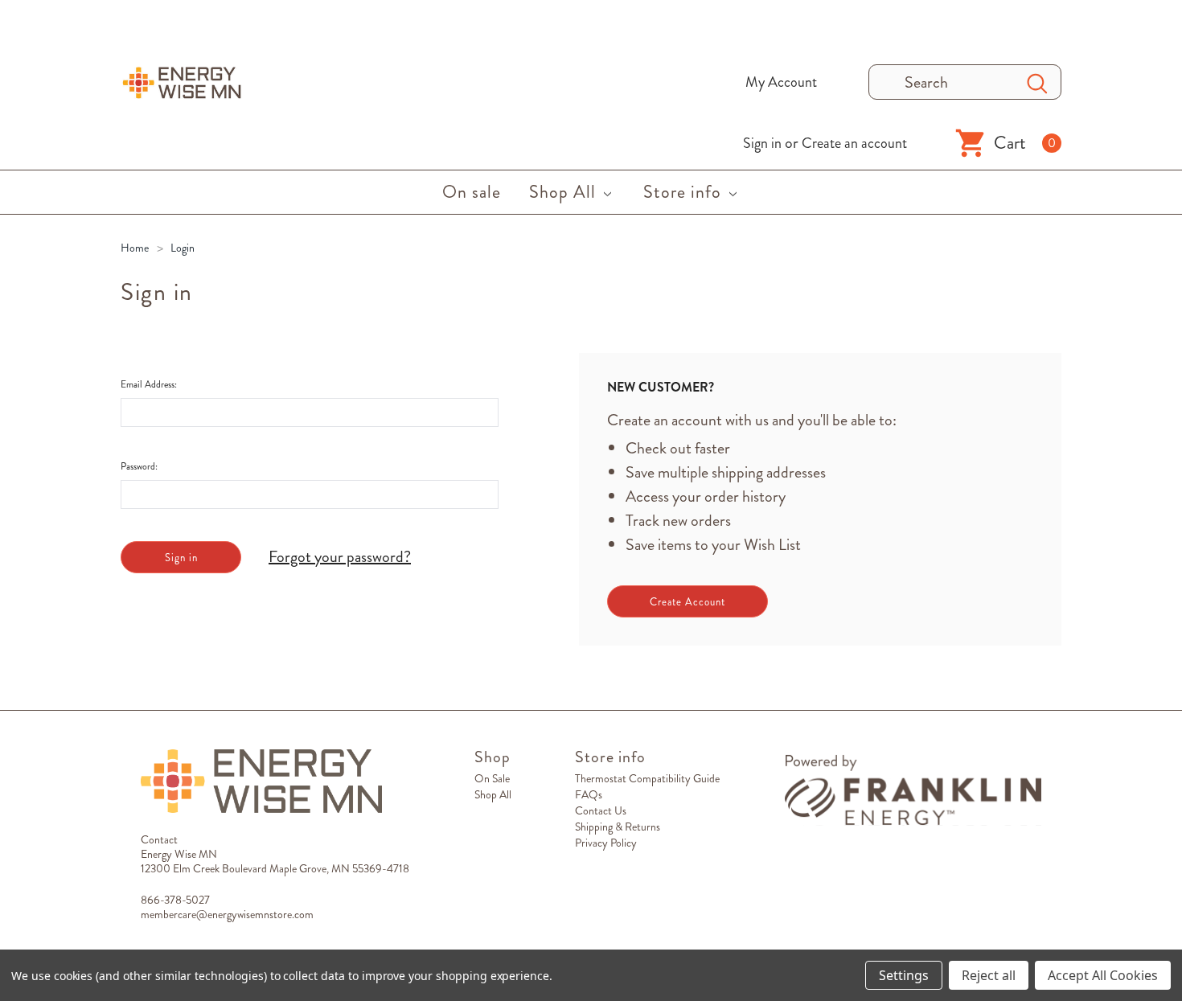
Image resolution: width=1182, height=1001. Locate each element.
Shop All (492, 794)
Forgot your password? (340, 557)
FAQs (588, 794)
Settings (904, 975)
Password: (139, 466)
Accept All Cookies (1103, 975)
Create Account (687, 601)
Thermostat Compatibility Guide (647, 778)
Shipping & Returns (617, 826)
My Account (781, 82)
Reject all (989, 975)
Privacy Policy (606, 843)
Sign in (762, 143)
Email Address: (149, 384)
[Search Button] (1037, 82)
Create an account (854, 143)
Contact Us (600, 810)
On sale (492, 778)
